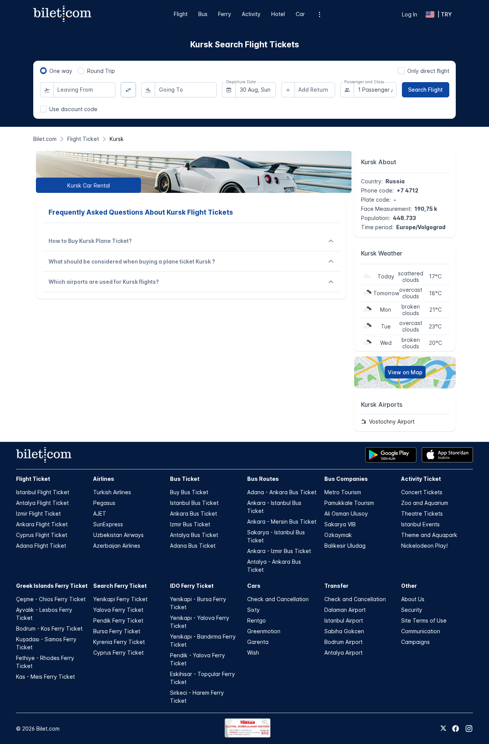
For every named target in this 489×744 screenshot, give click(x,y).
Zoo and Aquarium (424, 503)
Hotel (278, 14)
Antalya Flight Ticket (42, 503)
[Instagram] (469, 729)
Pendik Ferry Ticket (118, 620)
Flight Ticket (33, 479)
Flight (181, 14)
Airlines (103, 479)
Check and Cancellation (278, 599)
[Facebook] (456, 729)
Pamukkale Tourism (349, 503)
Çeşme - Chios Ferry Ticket (51, 599)
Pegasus (104, 503)
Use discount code (73, 109)
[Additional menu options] (319, 14)
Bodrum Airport (343, 642)
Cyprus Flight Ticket (41, 535)
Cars (254, 585)
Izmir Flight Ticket (38, 513)
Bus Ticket (184, 479)
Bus (202, 14)
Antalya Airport (343, 652)
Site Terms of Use (424, 620)
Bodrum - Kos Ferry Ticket (49, 628)
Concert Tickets (421, 492)
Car (300, 14)
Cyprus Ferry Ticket (118, 652)
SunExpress (108, 524)
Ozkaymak (338, 535)
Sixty (253, 610)
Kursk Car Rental (88, 185)
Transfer (336, 585)
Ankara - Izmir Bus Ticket (279, 551)
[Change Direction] (128, 90)
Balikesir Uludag (345, 545)
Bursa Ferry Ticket (116, 631)
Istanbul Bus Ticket (194, 503)
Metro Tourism (342, 492)
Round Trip (101, 71)
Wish (253, 652)
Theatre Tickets (422, 513)
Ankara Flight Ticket (42, 524)
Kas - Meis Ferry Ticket (45, 676)
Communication (420, 631)
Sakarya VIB (340, 524)
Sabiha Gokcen (344, 631)
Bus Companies (346, 479)
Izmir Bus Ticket (190, 524)
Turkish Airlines (112, 492)
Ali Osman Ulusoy (346, 513)
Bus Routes (263, 479)
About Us (412, 599)
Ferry (224, 14)
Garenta (258, 642)
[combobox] (84, 89)
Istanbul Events (420, 524)
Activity (251, 14)
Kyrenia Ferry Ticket (119, 642)
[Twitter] (443, 728)
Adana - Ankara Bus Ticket (281, 492)
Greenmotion (263, 631)
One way (60, 71)
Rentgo (256, 620)
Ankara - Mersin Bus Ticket (281, 521)
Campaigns (415, 642)
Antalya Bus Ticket (194, 535)
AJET (99, 513)
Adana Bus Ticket (192, 545)
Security (411, 610)
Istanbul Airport (343, 620)
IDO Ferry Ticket (192, 585)
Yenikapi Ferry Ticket (120, 599)
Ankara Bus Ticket (193, 513)
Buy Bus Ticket (189, 492)
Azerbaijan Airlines (116, 545)
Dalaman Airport (345, 610)
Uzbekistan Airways (118, 535)
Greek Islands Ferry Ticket (51, 585)
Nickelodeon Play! (424, 545)
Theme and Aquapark (429, 535)
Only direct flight (428, 71)
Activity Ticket (421, 479)
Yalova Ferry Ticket (118, 610)
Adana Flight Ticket (41, 545)
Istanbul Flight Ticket (42, 492)
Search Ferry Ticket (120, 585)
